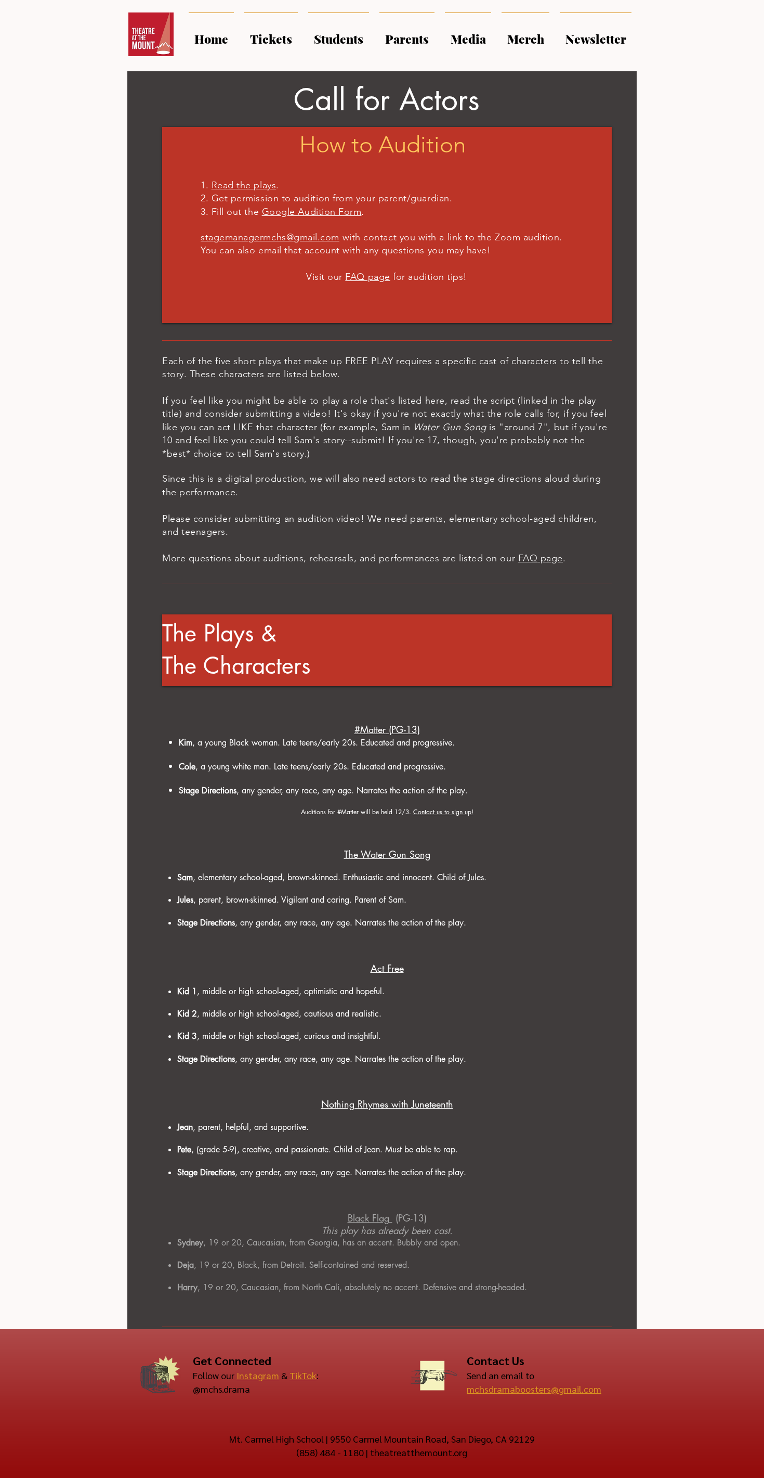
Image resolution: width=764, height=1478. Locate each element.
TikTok (303, 1375)
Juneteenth (432, 1104)
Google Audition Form (312, 211)
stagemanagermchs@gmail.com (270, 237)
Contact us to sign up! (443, 811)
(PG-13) (411, 1218)
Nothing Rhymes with (366, 1104)
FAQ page (367, 276)
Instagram (257, 1375)
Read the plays (244, 185)
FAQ (528, 558)
